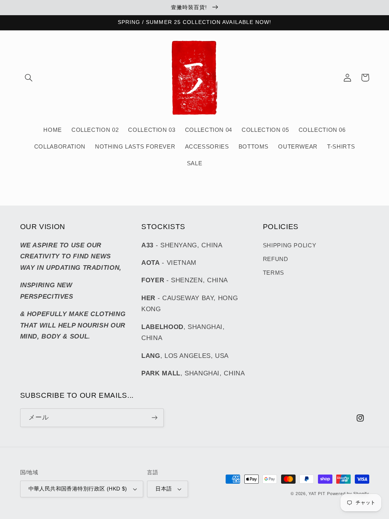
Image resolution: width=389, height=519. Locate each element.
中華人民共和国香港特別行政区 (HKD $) (77, 489)
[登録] (154, 417)
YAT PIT (316, 493)
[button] (29, 77)
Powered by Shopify (348, 493)
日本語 (163, 489)
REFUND (275, 259)
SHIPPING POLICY (289, 245)
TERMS (273, 273)
